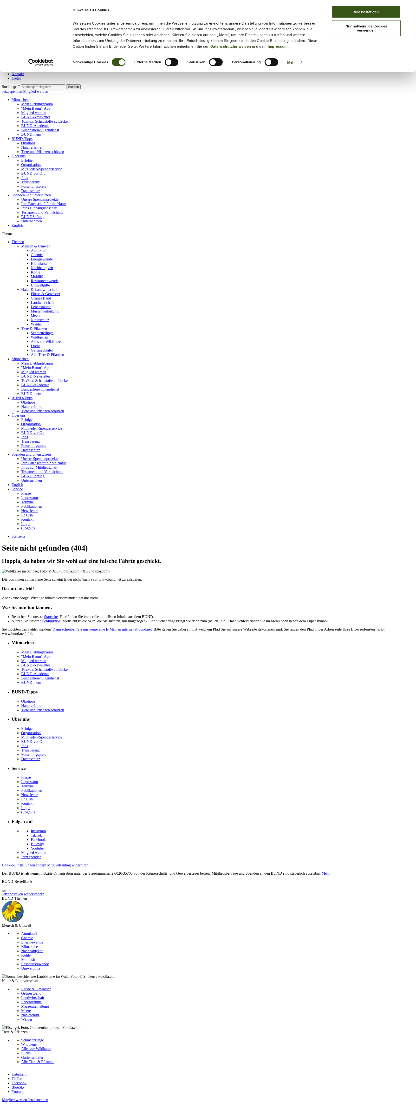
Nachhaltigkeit (42, 268)
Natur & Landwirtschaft (39, 289)
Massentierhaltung (44, 311)
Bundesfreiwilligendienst (40, 130)
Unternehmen (31, 221)
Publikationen (31, 506)
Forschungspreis (33, 186)
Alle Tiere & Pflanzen (47, 354)
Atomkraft (38, 250)
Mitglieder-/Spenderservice (41, 169)
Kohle (35, 272)
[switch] (171, 62)
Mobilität (38, 276)
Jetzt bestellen (12, 894)
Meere (35, 315)
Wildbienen (39, 337)
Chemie (37, 255)
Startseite (18, 536)
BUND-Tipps (22, 139)
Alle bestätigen (366, 12)
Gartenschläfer (42, 350)
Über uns (19, 156)
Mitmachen (20, 100)
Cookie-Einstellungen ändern (24, 865)
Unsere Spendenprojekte (39, 199)
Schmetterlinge (42, 333)
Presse (26, 493)
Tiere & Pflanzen (34, 328)
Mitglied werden (35, 91)
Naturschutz (40, 320)
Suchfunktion (50, 621)
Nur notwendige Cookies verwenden (366, 28)
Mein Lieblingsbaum (37, 104)
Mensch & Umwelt (35, 246)
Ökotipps (28, 143)
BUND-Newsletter (35, 117)
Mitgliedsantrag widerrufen (67, 865)
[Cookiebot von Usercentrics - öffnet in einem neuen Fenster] (41, 62)
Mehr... (327, 873)
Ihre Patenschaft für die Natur (43, 204)
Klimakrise (39, 263)
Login (16, 78)
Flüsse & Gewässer (45, 294)
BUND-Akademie (35, 126)
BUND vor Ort (33, 173)
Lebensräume (41, 307)
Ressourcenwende (44, 281)
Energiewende (42, 259)
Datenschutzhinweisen (230, 46)
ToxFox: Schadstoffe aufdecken (45, 121)
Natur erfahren (32, 147)
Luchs (35, 346)
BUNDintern (31, 134)
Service (17, 489)
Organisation (31, 165)
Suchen (73, 87)
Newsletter (29, 511)
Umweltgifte (40, 285)
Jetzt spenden (12, 91)
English (17, 225)
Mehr (291, 62)
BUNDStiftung (33, 217)
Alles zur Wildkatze (46, 341)
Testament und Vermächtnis (42, 212)
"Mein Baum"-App (36, 108)
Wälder (36, 324)
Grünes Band (41, 298)
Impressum (278, 46)
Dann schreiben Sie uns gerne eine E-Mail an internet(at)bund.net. (102, 629)
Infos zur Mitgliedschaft (39, 208)
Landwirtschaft (42, 302)
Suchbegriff (11, 87)
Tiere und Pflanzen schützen (42, 152)
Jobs (24, 178)
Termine (27, 502)
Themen (18, 242)
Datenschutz (30, 191)
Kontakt (18, 74)
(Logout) (28, 528)
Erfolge (26, 160)
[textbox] (43, 86)
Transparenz (30, 182)
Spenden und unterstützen (31, 195)
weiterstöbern (34, 894)
